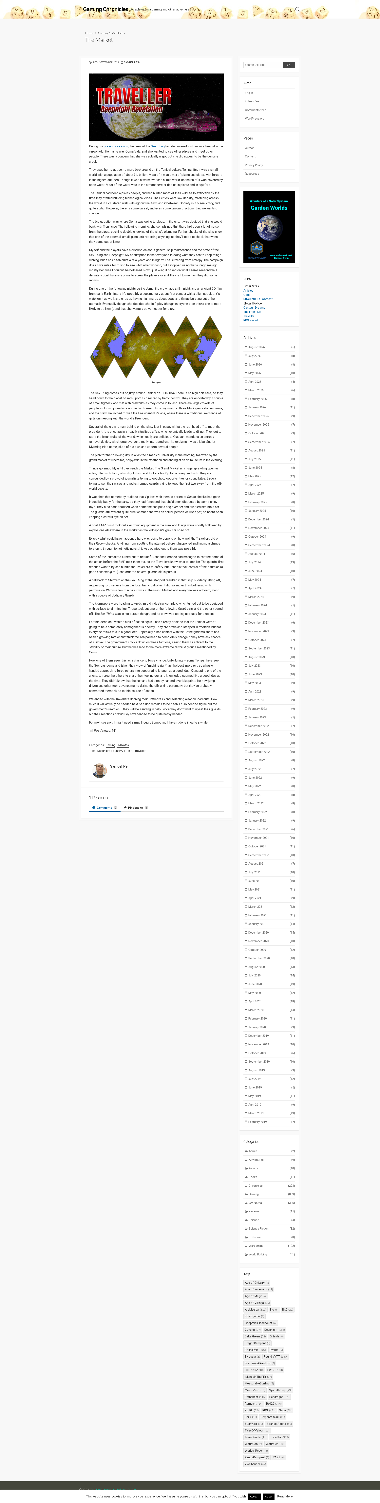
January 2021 (271, 924)
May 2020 (271, 993)
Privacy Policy (254, 165)
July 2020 (271, 975)
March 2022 (271, 803)
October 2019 (271, 1053)
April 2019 (271, 1104)
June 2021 (271, 881)
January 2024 (271, 614)
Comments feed (255, 110)
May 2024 (271, 579)
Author (249, 148)
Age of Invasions (259, 1289)
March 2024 (271, 597)
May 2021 (271, 889)
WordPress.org (254, 118)
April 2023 (271, 691)
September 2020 (271, 958)
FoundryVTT (119, 750)
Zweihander (255, 1464)
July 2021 (271, 872)
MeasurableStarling (259, 1383)
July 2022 (271, 769)
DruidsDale (255, 1350)
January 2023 (271, 717)
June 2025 (271, 467)
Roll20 (274, 1403)
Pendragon (279, 1397)
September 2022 (271, 752)
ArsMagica (255, 1309)
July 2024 (271, 562)
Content (250, 156)
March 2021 (271, 906)
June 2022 (271, 777)
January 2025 (271, 511)
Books (272, 1177)
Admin (272, 1151)
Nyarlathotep (280, 1390)
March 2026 (271, 390)
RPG (130, 750)
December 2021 (271, 829)
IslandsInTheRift (258, 1377)
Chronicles (272, 1185)
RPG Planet (250, 320)
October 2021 (271, 846)
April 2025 (271, 485)
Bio (274, 1309)
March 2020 (271, 1010)
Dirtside (277, 1336)
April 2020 (271, 1001)
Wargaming (272, 1246)
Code (246, 295)
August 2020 (271, 967)
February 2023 (271, 709)
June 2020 (271, 984)
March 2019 (271, 1113)
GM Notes (117, 33)
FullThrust (254, 1370)
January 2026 (271, 407)
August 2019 (271, 1070)
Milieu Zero (255, 1390)
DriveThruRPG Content (258, 299)
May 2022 (271, 786)
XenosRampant (257, 1457)
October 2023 (271, 640)
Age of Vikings (257, 1303)
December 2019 (271, 1035)
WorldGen (275, 1444)
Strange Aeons (279, 1424)
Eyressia (252, 1356)
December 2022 (271, 726)
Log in (249, 93)
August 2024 (271, 554)
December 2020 (271, 932)
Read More (285, 1496)
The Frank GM (252, 312)
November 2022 (271, 734)
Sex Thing (158, 146)
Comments (106, 807)
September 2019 (271, 1061)
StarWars (254, 1424)
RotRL (252, 1410)
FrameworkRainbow (260, 1363)
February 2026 (271, 399)
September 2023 (271, 648)
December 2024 (271, 519)
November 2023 (271, 631)
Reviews (272, 1211)
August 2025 (271, 450)
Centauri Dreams (254, 307)
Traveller (140, 750)
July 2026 (271, 356)
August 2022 (271, 760)
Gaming (103, 33)
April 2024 (271, 588)
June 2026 (271, 364)
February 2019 (271, 1122)
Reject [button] (268, 1496)
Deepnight (103, 750)
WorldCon (253, 1444)
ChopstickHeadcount (260, 1323)
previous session (116, 146)
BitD (287, 1309)
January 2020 (271, 1027)
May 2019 (271, 1096)
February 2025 (271, 502)
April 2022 (271, 795)
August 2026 (271, 347)
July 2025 (271, 459)
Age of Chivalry (257, 1282)
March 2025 (271, 493)
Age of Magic (256, 1296)
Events (276, 1350)
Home (89, 33)
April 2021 (271, 898)
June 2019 (271, 1087)
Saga (285, 1410)
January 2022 (271, 820)
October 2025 (271, 433)
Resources (252, 173)
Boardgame (254, 1316)
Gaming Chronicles (102, 1489)
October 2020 (271, 950)
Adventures (272, 1160)
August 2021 (271, 863)
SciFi (251, 1417)
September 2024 (271, 545)
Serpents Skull (273, 1417)
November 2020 (271, 941)
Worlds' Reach (256, 1450)
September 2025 (271, 442)
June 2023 (271, 674)
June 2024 (271, 571)
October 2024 (271, 536)
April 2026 (271, 382)
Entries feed (252, 101)
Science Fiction (272, 1228)
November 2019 (271, 1044)
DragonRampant (257, 1343)
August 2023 (271, 657)
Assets (272, 1168)
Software (272, 1237)
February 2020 (271, 1018)
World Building (272, 1254)
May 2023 (271, 683)
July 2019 (271, 1079)
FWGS (275, 1370)
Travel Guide (256, 1437)
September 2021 (271, 855)
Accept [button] (254, 1496)
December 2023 (271, 622)
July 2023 (271, 665)
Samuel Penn (132, 62)
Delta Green (255, 1336)
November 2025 (271, 424)
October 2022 (271, 743)
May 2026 (271, 373)
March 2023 (271, 700)
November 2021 (271, 838)
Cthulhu (253, 1329)
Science (272, 1220)
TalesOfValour (257, 1430)
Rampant (253, 1403)
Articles (248, 290)
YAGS (279, 1457)
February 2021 (271, 915)
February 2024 (271, 605)
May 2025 (271, 476)
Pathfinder (255, 1397)
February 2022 (271, 812)
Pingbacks (137, 807)
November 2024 (271, 528)
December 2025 (271, 416)
